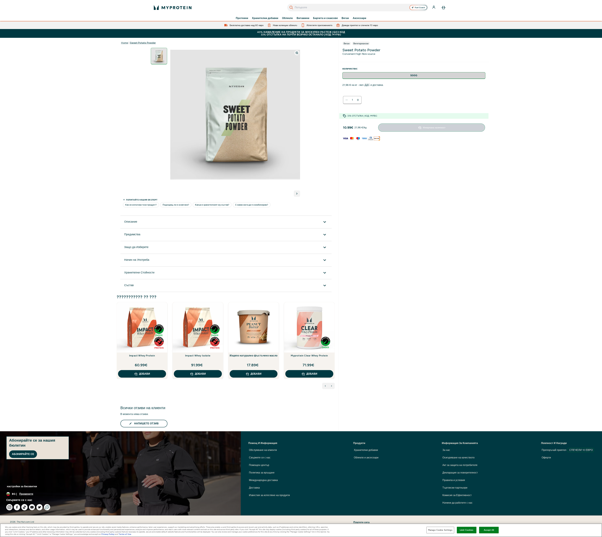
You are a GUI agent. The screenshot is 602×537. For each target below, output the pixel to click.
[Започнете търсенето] (291, 7)
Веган (345, 18)
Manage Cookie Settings (440, 530)
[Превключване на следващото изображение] (297, 193)
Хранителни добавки (265, 18)
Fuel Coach (420, 7)
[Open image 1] (159, 56)
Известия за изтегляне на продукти (269, 495)
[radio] (413, 75)
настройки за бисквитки (22, 486)
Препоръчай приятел (567, 450)
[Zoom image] (296, 52)
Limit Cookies (466, 530)
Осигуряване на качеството (458, 457)
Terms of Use (125, 534)
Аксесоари (359, 18)
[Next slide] (334, 347)
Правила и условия (453, 480)
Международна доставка (263, 480)
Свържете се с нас (259, 457)
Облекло (287, 18)
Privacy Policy (107, 534)
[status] (352, 100)
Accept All (489, 530)
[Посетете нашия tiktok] (24, 507)
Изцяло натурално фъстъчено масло (253, 355)
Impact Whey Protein (142, 355)
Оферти (546, 457)
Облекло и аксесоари (366, 457)
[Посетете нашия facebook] (17, 507)
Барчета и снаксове (325, 18)
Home (124, 42)
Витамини (303, 18)
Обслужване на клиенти (263, 450)
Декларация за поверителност (460, 472)
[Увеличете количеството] (357, 100)
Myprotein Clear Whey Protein (309, 355)
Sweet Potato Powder (143, 42)
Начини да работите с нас (457, 502)
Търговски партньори (454, 487)
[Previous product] (325, 386)
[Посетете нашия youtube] (32, 507)
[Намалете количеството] (346, 100)
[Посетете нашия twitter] (39, 507)
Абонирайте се (23, 454)
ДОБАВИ (144, 373)
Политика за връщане (262, 472)
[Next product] (331, 386)
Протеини (242, 18)
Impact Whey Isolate (197, 355)
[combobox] (357, 7)
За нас (446, 450)
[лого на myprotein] (172, 7)
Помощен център (259, 465)
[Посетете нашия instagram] (9, 507)
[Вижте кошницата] (443, 7)
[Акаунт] (434, 7)
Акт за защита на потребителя (459, 465)
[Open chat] (47, 507)
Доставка (254, 487)
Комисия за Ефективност (457, 495)
